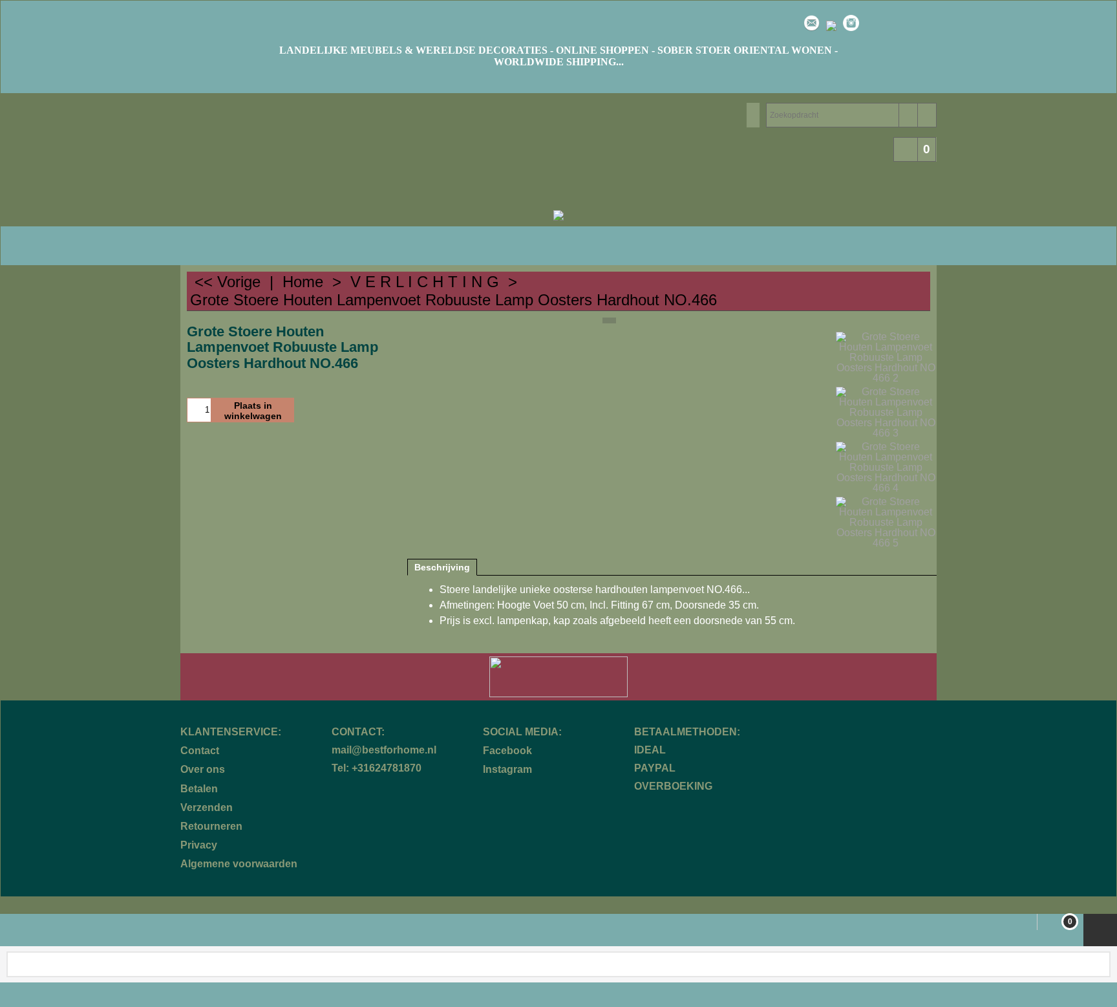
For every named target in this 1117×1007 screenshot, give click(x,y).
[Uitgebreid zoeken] (926, 115)
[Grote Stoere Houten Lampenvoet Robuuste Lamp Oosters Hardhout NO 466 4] (886, 467)
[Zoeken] (908, 115)
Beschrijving (442, 567)
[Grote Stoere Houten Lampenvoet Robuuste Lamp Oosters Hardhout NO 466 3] (886, 413)
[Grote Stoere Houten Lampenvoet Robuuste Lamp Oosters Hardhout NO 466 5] (886, 522)
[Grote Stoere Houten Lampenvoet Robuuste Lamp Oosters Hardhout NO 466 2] (886, 358)
